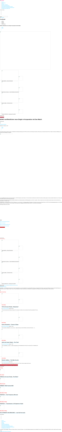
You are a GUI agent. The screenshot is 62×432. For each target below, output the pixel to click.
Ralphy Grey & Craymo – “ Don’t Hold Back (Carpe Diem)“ (10, 261)
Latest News (4, 2)
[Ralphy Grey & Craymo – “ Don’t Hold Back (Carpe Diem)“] (12, 91)
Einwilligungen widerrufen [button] (6, 8)
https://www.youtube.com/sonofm (4, 225)
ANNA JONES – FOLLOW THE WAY (7, 250)
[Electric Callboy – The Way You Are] (12, 102)
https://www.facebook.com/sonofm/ (4, 221)
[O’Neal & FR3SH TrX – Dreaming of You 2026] (12, 113)
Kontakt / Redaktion (5, 4)
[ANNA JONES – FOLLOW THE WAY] (12, 80)
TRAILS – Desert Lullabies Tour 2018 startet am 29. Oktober (9, 364)
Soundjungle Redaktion (3, 124)
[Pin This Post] (32, 29)
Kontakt (3, 423)
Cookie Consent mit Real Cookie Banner (5, 431)
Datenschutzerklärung (5, 424)
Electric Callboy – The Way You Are (7, 272)
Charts (3, 3)
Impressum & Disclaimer (6, 5)
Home (3, 1)
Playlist (3, 22)
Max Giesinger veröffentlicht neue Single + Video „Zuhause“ (9, 365)
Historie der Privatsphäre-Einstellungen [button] (8, 7)
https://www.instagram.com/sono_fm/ (5, 224)
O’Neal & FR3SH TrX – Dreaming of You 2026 (9, 114)
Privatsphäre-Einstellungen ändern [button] (7, 6)
